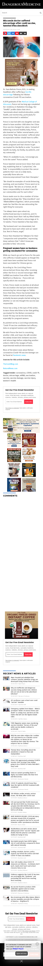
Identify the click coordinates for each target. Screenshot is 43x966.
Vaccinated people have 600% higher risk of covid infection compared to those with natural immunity (25, 843)
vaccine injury (29, 378)
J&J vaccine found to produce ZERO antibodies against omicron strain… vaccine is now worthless (23, 889)
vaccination (30, 375)
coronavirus (21, 373)
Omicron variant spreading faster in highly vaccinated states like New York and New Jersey (24, 775)
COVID (29, 373)
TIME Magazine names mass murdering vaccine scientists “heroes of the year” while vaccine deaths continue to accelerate (24, 726)
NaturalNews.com (10, 368)
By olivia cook (22, 858)
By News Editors (23, 746)
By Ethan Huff (22, 704)
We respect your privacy (29, 931)
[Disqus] (21, 526)
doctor (5, 375)
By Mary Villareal (22, 870)
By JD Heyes (22, 684)
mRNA (22, 375)
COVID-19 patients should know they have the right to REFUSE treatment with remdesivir (25, 785)
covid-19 (35, 373)
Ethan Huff (16, 29)
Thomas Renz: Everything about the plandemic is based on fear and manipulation (23, 752)
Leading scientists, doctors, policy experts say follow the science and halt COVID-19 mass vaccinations (25, 854)
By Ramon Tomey (23, 903)
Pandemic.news (19, 355)
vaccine (6, 378)
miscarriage (14, 375)
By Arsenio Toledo (23, 779)
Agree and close (22, 953)
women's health (9, 381)
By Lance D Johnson (24, 696)
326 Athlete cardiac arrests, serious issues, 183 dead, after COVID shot (23, 795)
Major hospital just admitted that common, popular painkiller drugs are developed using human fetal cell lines (25, 679)
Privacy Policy (18, 949)
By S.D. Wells (22, 731)
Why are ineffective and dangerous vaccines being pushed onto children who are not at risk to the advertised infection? (24, 691)
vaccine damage (16, 378)
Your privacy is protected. (12, 408)
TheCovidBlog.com (10, 364)
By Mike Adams (23, 719)
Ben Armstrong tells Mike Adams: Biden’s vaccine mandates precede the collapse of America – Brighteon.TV (25, 899)
